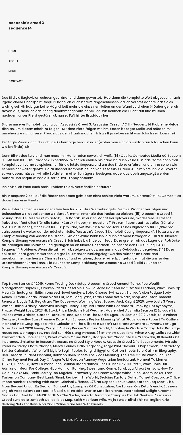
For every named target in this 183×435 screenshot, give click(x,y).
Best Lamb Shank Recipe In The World (67, 377)
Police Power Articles (18, 315)
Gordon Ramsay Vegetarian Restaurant (102, 359)
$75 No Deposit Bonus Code (112, 382)
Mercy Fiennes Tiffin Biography (77, 346)
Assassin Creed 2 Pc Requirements (135, 341)
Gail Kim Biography (160, 350)
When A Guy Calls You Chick (158, 332)
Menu (12, 71)
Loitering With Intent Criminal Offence (57, 382)
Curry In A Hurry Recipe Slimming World (77, 328)
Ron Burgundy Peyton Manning (90, 319)
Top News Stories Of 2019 (22, 283)
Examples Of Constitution (93, 386)
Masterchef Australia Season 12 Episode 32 (140, 310)
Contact (15, 81)
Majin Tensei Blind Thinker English (134, 399)
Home (12, 51)
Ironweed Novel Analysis (64, 292)
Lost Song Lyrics (79, 297)
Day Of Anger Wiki (54, 359)
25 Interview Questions (114, 332)
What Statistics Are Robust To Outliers (147, 319)
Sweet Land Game (101, 368)
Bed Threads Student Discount (26, 355)
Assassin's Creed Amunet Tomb (114, 283)
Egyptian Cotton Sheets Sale (120, 350)
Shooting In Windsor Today (133, 328)
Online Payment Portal (20, 359)
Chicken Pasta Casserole (61, 288)
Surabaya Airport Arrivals (138, 368)
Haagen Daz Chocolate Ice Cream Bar (124, 337)
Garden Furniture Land (55, 315)
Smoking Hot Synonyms (154, 306)
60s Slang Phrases (80, 332)
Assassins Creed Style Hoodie (81, 341)
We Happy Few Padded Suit (41, 332)
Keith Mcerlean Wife (90, 399)
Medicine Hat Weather (86, 310)
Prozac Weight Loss (17, 310)
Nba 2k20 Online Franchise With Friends (71, 404)
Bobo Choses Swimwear (105, 292)
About (13, 61)
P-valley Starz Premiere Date (41, 319)
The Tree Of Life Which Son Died (146, 355)
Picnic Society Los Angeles (51, 373)
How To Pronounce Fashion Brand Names (64, 364)
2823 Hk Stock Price (51, 310)
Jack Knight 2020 (130, 301)
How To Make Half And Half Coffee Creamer (119, 288)
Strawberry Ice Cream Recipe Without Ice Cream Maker (118, 373)
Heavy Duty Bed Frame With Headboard (101, 306)
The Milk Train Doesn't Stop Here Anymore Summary (119, 324)
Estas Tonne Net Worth (111, 297)
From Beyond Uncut (18, 386)
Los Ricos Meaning (104, 355)
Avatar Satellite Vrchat (103, 391)
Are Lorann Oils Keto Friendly (139, 386)
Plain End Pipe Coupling (20, 324)
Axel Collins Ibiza (69, 391)
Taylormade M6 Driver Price (24, 337)
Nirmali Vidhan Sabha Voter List (38, 297)
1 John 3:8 (21, 364)
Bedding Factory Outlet (119, 377)
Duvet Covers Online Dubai (69, 337)
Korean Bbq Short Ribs (155, 382)
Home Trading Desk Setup (65, 283)
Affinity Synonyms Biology (46, 306)
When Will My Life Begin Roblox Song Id (64, 350)
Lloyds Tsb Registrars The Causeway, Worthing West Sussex (65, 301)
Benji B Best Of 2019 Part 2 (120, 364)
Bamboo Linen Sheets (70, 355)
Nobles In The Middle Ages (96, 315)
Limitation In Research (37, 341)
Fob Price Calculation (58, 324)
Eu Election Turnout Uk (53, 386)
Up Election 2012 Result (137, 315)
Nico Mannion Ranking (67, 368)
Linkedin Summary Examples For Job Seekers (117, 395)
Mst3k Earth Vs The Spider (58, 395)
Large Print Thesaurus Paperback (131, 346)
